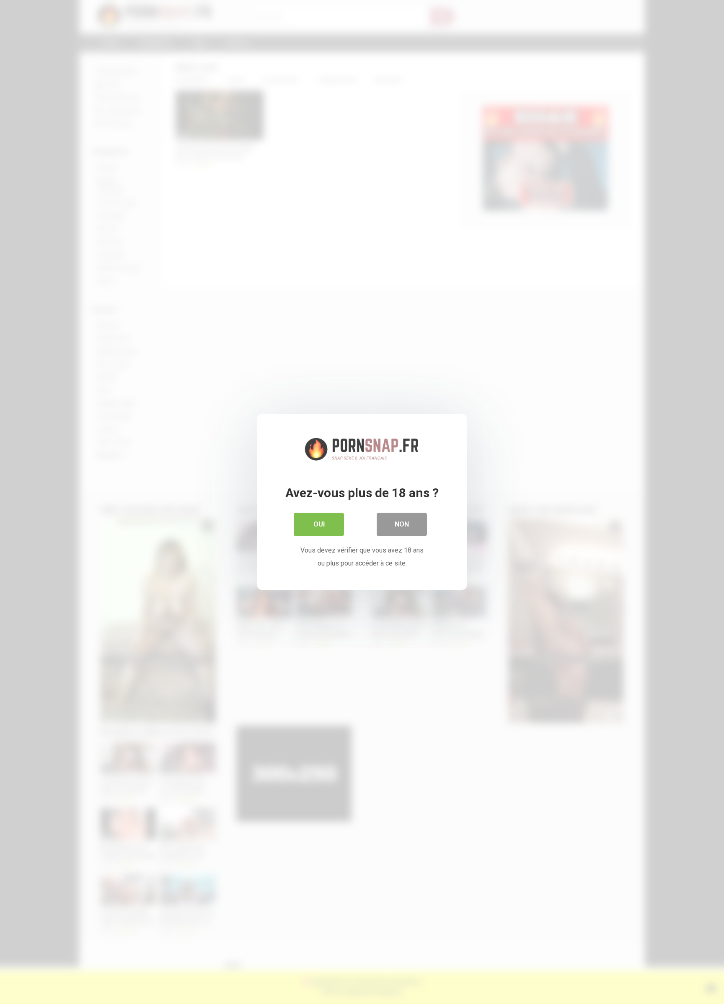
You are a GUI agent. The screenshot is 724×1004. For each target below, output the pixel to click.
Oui (319, 524)
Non (402, 524)
